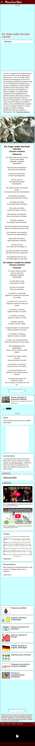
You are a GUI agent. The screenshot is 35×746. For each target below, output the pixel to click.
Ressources (20, 724)
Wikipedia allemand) (23, 112)
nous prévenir (11, 504)
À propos (3, 724)
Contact (8, 724)
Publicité (13, 724)
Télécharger (7, 559)
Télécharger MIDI (10, 477)
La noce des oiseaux (16, 463)
